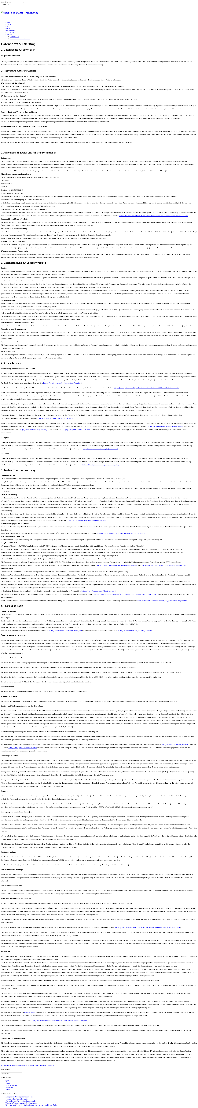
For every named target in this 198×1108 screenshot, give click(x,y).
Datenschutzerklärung (20, 39)
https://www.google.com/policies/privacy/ (135, 630)
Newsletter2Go (30, 1012)
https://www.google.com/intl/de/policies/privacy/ (117, 565)
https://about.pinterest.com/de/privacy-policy (100, 465)
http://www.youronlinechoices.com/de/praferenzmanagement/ (162, 601)
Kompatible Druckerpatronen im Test (19, 1097)
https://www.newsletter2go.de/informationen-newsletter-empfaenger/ (59, 1020)
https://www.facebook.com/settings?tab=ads (165, 426)
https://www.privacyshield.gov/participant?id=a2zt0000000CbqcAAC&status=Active (147, 927)
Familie (9, 28)
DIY (7, 26)
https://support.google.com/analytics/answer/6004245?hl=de (121, 533)
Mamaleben (10, 30)
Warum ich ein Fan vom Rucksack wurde (21, 1101)
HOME (8, 22)
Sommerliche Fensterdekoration (17, 1099)
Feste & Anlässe (11, 1085)
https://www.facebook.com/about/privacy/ (56, 418)
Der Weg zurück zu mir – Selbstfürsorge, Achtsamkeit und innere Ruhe (31, 1105)
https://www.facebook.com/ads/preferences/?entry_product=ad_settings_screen (126, 594)
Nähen (8, 24)
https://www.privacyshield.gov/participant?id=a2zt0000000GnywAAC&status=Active (146, 388)
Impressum (14, 36)
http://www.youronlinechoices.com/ (77, 430)
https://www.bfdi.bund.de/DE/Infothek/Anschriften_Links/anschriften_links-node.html (153, 216)
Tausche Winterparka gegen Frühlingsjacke (21, 1103)
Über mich (10, 32)
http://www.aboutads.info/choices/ (34, 430)
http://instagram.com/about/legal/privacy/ (100, 449)
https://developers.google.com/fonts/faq (65, 630)
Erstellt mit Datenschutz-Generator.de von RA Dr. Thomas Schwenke (27, 1065)
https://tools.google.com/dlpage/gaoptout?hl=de (86, 520)
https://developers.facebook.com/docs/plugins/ (62, 383)
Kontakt (9, 34)
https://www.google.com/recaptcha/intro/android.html (164, 565)
